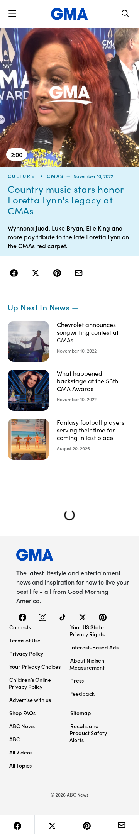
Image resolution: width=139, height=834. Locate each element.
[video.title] (69, 97)
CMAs (55, 176)
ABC (14, 739)
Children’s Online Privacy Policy (29, 683)
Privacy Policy (26, 653)
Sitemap (80, 713)
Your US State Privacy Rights (87, 630)
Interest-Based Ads (94, 647)
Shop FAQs (22, 713)
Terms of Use (25, 640)
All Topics (20, 765)
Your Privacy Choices (35, 666)
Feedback (82, 693)
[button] (12, 14)
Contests (20, 627)
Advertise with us (30, 699)
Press (77, 680)
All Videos (20, 752)
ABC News (22, 726)
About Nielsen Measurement (87, 663)
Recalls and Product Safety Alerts (88, 733)
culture (21, 176)
